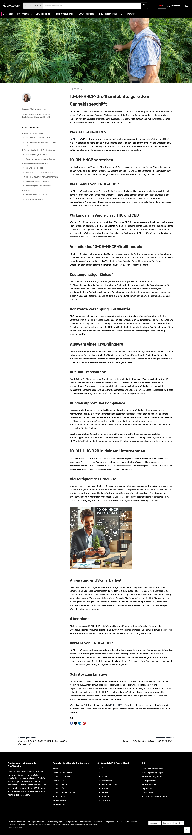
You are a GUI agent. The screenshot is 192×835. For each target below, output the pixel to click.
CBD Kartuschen (104, 780)
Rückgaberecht (149, 780)
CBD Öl (100, 768)
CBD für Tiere (103, 800)
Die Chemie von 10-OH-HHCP (38, 137)
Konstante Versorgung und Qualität (41, 159)
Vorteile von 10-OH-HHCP (36, 194)
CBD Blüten (102, 788)
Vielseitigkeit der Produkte (37, 181)
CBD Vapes (102, 776)
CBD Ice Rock (103, 792)
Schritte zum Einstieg (35, 199)
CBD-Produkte (43, 13)
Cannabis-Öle (59, 788)
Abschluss (28, 190)
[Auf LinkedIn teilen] (79, 723)
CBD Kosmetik (103, 796)
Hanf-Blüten (58, 780)
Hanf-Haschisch (60, 804)
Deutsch (153, 823)
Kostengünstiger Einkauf (36, 154)
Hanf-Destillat (59, 796)
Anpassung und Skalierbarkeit (38, 185)
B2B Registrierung (108, 13)
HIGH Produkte (23, 13)
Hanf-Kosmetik (59, 800)
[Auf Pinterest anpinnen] (84, 723)
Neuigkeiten (147, 792)
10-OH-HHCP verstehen (33, 133)
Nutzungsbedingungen (152, 772)
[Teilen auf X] (75, 723)
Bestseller (8, 13)
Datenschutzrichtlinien (152, 768)
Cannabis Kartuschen (62, 772)
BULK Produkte (86, 13)
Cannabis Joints (60, 784)
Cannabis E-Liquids (61, 776)
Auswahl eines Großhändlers (36, 163)
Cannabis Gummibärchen (64, 792)
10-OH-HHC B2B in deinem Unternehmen (41, 177)
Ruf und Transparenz (34, 168)
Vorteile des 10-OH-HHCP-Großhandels (40, 150)
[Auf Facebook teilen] (71, 723)
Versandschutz (149, 784)
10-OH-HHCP (76, 139)
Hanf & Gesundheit (64, 13)
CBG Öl (100, 772)
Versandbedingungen (152, 776)
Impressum (147, 788)
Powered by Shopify (15, 827)
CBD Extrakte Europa (107, 784)
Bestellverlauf (128, 13)
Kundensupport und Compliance (39, 172)
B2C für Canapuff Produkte (154, 796)
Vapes (55, 768)
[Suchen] (144, 6)
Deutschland (171, 823)
